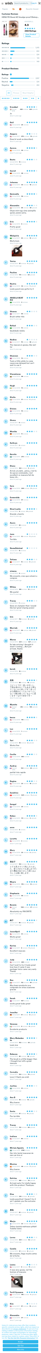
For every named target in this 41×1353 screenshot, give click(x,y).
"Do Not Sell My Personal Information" (21, 1338)
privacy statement (19, 1329)
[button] (30, 3)
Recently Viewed (32, 9)
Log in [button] (34, 3)
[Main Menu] (2, 3)
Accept (20, 1342)
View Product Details (30, 35)
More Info (20, 1349)
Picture (16, 93)
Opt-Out (21, 1346)
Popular (5, 9)
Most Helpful (28, 93)
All (9, 93)
